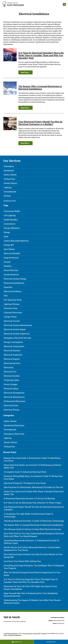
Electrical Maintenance (14, 397)
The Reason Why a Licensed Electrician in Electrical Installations (40, 87)
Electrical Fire (10, 371)
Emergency (9, 166)
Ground (7, 262)
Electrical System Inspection (17, 333)
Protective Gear (10, 308)
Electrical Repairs (12, 359)
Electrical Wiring (11, 409)
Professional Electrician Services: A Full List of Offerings (29, 498)
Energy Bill (9, 245)
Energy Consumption (13, 342)
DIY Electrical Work (13, 300)
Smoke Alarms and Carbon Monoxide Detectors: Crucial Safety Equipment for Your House (32, 548)
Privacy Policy (37, 633)
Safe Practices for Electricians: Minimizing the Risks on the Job (33, 487)
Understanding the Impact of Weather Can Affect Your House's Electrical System (32, 601)
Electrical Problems (12, 291)
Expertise (8, 287)
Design (7, 232)
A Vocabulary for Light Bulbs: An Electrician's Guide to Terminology (28, 515)
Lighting (7, 187)
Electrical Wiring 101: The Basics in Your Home (25, 483)
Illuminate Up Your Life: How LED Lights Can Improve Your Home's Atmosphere (30, 587)
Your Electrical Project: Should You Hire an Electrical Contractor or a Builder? (40, 123)
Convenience (9, 223)
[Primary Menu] (64, 4)
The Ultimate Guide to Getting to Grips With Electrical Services (32, 529)
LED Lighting (10, 215)
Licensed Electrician (13, 312)
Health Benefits (11, 219)
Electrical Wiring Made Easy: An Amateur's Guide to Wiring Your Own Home (33, 477)
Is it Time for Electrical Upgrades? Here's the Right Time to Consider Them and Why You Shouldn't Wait (41, 55)
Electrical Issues (11, 405)
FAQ (5, 295)
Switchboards (10, 191)
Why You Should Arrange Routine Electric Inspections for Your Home (32, 573)
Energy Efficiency (12, 228)
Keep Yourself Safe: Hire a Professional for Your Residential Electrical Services (31, 594)
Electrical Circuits (12, 321)
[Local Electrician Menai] (13, 7)
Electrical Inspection (13, 354)
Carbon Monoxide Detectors (16, 240)
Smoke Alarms (10, 183)
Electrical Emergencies (14, 392)
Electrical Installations (14, 283)
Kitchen (7, 195)
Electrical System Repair (15, 329)
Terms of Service (27, 633)
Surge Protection (11, 257)
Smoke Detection (11, 274)
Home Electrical (11, 270)
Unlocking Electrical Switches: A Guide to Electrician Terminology (34, 521)
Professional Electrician (14, 401)
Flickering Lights (11, 380)
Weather (7, 266)
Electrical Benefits (12, 253)
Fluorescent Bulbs (12, 211)
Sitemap (44, 633)
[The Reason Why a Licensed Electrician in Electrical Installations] (10, 94)
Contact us (7, 201)
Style (6, 236)
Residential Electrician (14, 425)
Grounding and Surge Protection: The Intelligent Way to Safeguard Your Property (34, 566)
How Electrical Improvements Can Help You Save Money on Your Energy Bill (33, 555)
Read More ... (25, 72)
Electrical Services (12, 363)
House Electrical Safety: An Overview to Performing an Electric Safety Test (32, 466)
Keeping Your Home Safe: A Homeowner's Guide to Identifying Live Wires (32, 459)
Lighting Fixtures (11, 304)
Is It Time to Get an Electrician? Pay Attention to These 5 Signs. (33, 502)
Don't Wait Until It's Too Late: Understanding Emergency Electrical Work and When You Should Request (34, 534)
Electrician (9, 367)
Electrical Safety (11, 388)
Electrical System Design (15, 278)
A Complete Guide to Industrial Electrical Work (25, 472)
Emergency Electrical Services (17, 338)
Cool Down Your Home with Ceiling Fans (22, 561)
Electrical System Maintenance (18, 325)
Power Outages (10, 384)
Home (5, 635)
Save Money (9, 249)
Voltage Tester (10, 316)
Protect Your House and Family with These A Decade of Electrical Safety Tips (33, 492)
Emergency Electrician (14, 433)
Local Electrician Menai (10, 633)
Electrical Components (14, 346)
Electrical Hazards (12, 350)
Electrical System (12, 376)
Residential (9, 170)
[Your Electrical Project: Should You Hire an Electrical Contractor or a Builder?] (10, 129)
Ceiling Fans (9, 179)
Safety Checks (10, 174)
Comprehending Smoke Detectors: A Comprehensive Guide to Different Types (31, 541)
